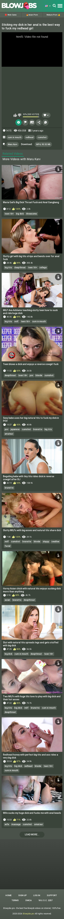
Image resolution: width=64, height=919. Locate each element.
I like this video (15, 115)
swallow (55, 541)
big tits (8, 267)
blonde (39, 375)
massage (16, 824)
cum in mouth (14, 137)
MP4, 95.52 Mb (43, 144)
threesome (31, 214)
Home (8, 895)
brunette (37, 429)
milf (16, 321)
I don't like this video (19, 115)
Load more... (32, 834)
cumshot (42, 137)
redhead (29, 137)
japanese (15, 429)
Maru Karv (12, 144)
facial (8, 546)
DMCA (28, 900)
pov (31, 375)
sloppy (46, 541)
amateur (9, 434)
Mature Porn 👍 (53, 15)
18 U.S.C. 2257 (45, 900)
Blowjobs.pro (28, 914)
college (43, 267)
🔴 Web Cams (11, 15)
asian (7, 600)
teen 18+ (9, 214)
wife (7, 824)
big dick (19, 214)
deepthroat (20, 267)
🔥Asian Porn (32, 15)
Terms (15, 900)
